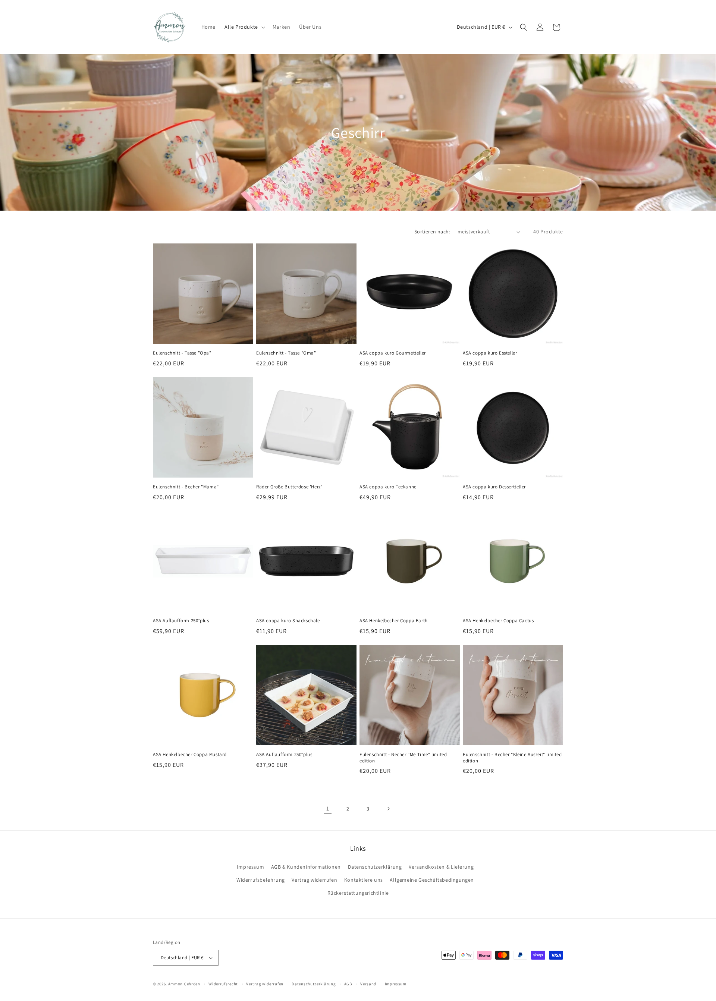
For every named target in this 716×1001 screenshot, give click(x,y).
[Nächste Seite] (388, 808)
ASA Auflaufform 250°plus (181, 621)
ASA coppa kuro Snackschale (288, 621)
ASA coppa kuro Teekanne (388, 487)
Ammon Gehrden (184, 983)
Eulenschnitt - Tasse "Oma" (286, 353)
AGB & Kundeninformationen (306, 866)
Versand (368, 983)
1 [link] (327, 808)
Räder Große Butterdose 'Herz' (289, 487)
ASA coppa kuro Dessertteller (494, 487)
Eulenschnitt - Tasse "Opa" (182, 353)
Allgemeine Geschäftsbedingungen (432, 879)
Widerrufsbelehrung (260, 879)
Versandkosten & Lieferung (441, 866)
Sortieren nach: (432, 231)
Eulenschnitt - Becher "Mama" (186, 487)
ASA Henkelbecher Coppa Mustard (190, 755)
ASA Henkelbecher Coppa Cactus (498, 621)
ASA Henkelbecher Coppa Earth (393, 621)
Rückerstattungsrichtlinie (358, 893)
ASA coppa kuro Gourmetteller (392, 353)
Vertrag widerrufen (314, 879)
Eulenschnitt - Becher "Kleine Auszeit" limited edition (512, 758)
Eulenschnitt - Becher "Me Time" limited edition (403, 758)
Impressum (250, 866)
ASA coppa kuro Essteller (490, 353)
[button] (244, 27)
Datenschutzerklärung (375, 866)
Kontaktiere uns (363, 879)
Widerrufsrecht (223, 983)
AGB (348, 983)
